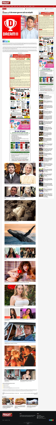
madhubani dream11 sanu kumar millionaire (21, 390)
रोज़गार (27, 6)
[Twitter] (5, 41)
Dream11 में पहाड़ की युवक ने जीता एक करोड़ (31, 389)
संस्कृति (24, 6)
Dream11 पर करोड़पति (25, 389)
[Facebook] (3, 41)
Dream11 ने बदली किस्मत (20, 389)
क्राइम (17, 6)
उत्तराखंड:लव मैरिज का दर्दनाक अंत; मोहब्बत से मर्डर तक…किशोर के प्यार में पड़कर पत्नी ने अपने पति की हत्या (48, 112)
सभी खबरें (33, 6)
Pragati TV (6, 408)
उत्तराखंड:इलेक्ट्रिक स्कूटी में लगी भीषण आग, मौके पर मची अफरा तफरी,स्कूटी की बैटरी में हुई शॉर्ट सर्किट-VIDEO (48, 149)
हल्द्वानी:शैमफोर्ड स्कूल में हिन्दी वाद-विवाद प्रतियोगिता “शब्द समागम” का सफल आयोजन (48, 154)
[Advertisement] (31, 2)
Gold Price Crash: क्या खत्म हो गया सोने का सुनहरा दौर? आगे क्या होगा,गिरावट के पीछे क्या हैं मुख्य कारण (20, 406)
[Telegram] (7, 41)
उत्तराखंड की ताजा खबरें (35, 390)
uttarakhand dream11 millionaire (29, 390)
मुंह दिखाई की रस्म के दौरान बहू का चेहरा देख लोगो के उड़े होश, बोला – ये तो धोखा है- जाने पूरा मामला (11, 393)
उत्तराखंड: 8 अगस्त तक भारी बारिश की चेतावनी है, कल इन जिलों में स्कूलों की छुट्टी (48, 145)
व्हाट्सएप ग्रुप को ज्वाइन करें (6, 384)
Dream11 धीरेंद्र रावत (16, 389)
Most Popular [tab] (45, 92)
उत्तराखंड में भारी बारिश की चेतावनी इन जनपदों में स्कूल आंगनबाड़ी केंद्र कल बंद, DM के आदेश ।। (48, 190)
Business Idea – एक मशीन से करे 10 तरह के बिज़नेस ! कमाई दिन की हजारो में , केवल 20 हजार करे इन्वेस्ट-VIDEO (29, 393)
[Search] (53, 6)
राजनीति (15, 6)
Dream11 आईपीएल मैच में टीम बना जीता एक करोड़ (10, 389)
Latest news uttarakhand (8, 390)
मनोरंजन (20, 6)
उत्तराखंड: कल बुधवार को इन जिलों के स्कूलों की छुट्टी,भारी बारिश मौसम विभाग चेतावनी (48, 175)
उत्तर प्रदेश (6, 6)
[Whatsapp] (9, 41)
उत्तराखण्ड (3, 6)
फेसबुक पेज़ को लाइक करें (5, 385)
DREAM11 (5, 389)
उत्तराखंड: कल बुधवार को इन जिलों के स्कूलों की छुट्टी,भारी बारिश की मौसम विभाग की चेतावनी (48, 170)
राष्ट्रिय (9, 6)
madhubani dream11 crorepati (14, 390)
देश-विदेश (12, 6)
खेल (22, 6)
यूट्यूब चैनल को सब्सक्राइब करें (6, 386)
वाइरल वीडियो (30, 6)
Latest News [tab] (40, 92)
